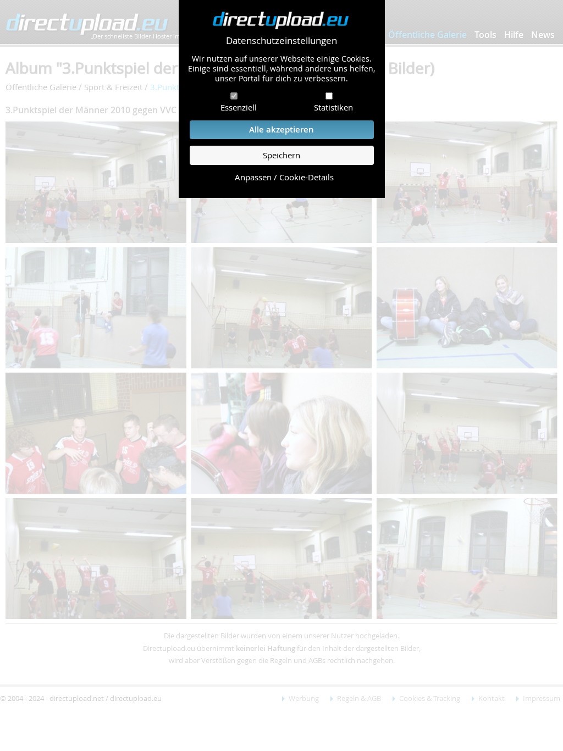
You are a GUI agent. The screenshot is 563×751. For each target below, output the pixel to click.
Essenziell (238, 107)
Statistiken (333, 107)
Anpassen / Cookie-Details (284, 177)
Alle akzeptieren (281, 129)
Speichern (281, 155)
